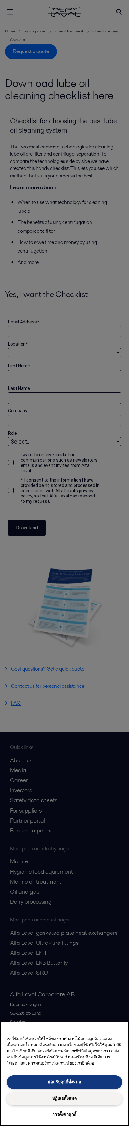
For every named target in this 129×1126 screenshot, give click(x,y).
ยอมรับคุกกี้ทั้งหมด (64, 1082)
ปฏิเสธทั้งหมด (64, 1098)
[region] (64, 1074)
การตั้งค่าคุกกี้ (64, 1114)
